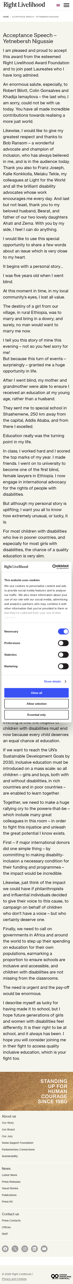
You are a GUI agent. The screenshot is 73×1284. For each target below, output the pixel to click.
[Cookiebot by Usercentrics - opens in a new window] (52, 566)
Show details (52, 681)
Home (6, 17)
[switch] (63, 643)
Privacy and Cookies (14, 1279)
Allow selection (37, 703)
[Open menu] (66, 5)
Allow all (36, 692)
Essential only (36, 714)
